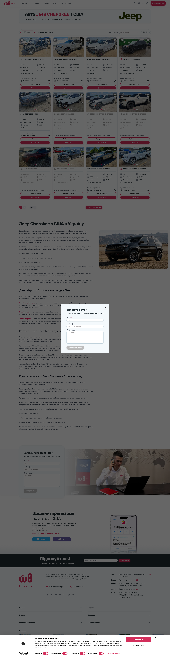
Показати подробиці (113, 653)
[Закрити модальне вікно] (105, 307)
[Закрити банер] (155, 637)
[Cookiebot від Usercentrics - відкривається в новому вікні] (23, 653)
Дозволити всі (138, 639)
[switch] (64, 653)
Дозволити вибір (138, 645)
